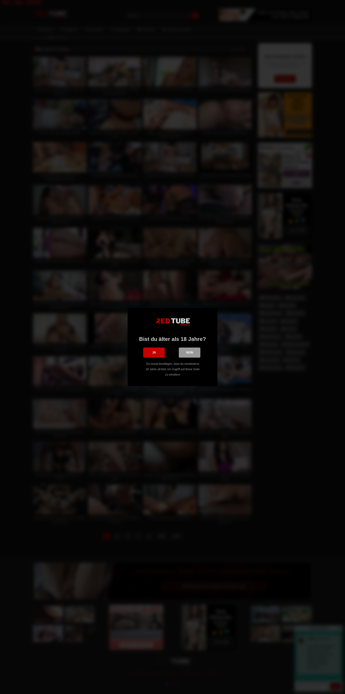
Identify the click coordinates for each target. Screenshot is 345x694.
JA (154, 352)
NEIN (189, 352)
